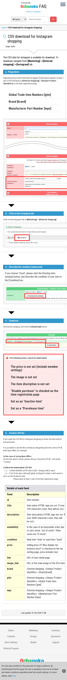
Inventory (56, 630)
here (14, 676)
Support (55, 642)
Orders (11, 630)
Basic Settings (11, 642)
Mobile (33, 642)
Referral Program (11, 648)
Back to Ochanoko (33, 12)
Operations (56, 636)
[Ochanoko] (33, 7)
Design (33, 636)
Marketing (33, 630)
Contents (11, 636)
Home (4, 27)
